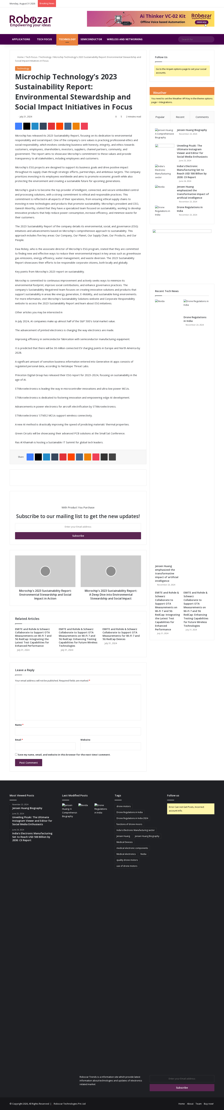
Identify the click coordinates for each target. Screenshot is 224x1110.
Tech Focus (44, 39)
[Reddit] (59, 126)
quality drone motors (127, 860)
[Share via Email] (104, 456)
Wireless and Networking (124, 39)
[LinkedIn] (34, 126)
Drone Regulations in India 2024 (132, 818)
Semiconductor (91, 39)
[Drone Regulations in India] (164, 212)
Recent (180, 117)
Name (19, 724)
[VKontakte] (67, 126)
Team (199, 1103)
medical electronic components (132, 848)
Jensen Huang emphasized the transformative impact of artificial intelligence (166, 573)
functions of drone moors (129, 824)
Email (19, 739)
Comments (202, 117)
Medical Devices (124, 842)
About (190, 1103)
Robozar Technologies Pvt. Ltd (70, 1103)
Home (20, 57)
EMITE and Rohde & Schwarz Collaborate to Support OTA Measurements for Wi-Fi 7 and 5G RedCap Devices (121, 634)
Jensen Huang (123, 836)
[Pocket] (84, 126)
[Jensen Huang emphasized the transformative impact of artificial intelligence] (164, 191)
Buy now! (209, 1103)
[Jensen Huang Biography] (164, 134)
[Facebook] (18, 126)
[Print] (112, 456)
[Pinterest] (51, 126)
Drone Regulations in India (130, 812)
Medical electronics (126, 854)
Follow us (173, 795)
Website (85, 739)
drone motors (124, 806)
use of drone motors (127, 865)
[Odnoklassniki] (76, 126)
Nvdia (143, 854)
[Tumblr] (43, 126)
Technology (67, 39)
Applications (21, 39)
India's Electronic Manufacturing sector (136, 830)
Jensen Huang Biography (192, 130)
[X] (26, 126)
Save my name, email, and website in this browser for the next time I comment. (64, 754)
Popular (160, 117)
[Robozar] (31, 20)
